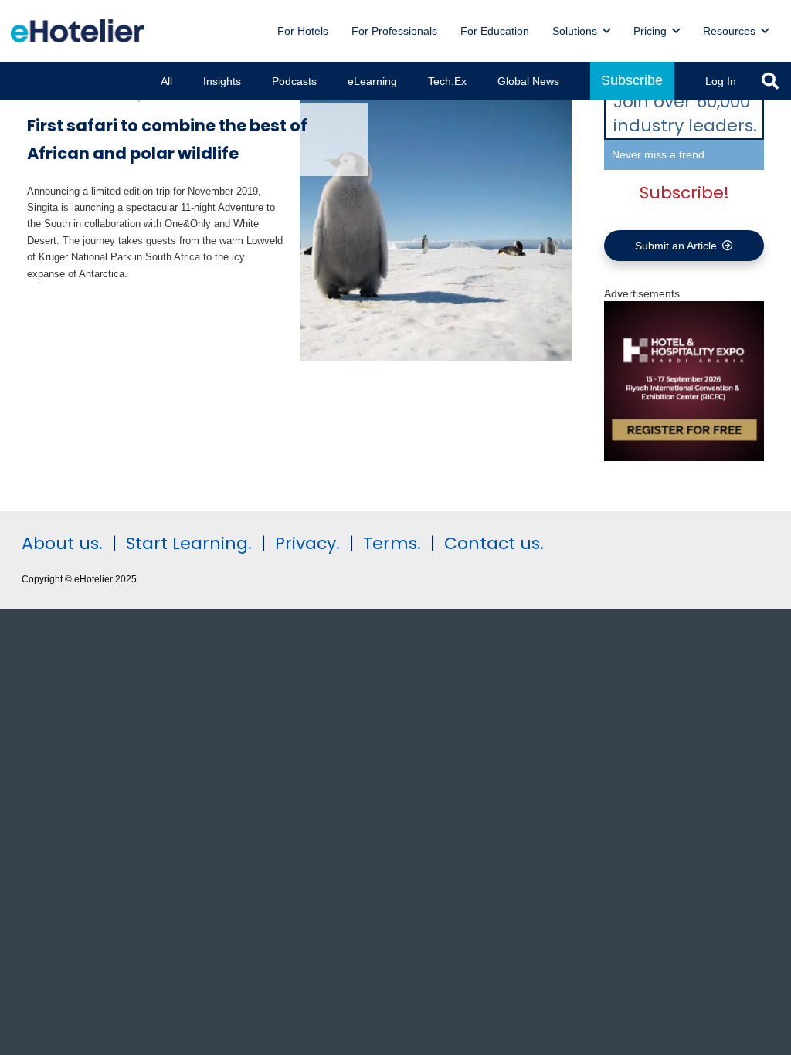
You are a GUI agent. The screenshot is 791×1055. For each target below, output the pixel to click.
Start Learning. (186, 543)
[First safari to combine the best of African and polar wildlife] (436, 225)
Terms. (392, 543)
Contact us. (494, 543)
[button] (606, 31)
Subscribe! (684, 193)
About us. (62, 543)
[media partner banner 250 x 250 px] (684, 457)
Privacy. (307, 543)
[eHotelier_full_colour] (77, 30)
